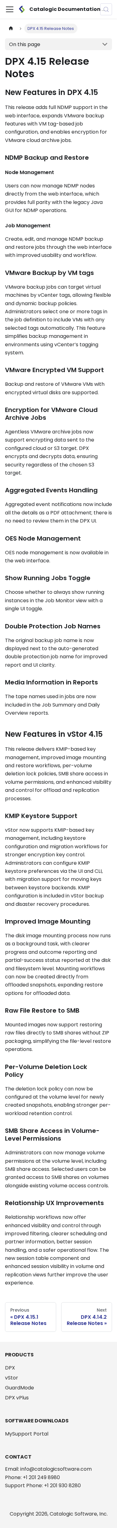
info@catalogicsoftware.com (56, 1469)
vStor (11, 1377)
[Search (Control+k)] (106, 9)
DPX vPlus (17, 1397)
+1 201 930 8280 (62, 1485)
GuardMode (19, 1387)
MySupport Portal (26, 1433)
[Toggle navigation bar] (9, 9)
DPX (10, 1367)
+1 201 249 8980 (41, 1477)
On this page (24, 44)
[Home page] (11, 28)
